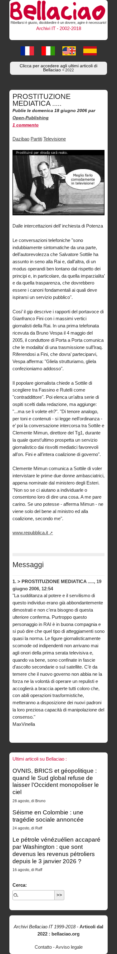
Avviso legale (69, 947)
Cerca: (19, 885)
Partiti (36, 138)
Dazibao (20, 138)
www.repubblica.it (30, 532)
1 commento (25, 125)
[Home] (58, 9)
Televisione (54, 138)
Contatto (43, 947)
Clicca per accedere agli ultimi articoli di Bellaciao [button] (58, 68)
